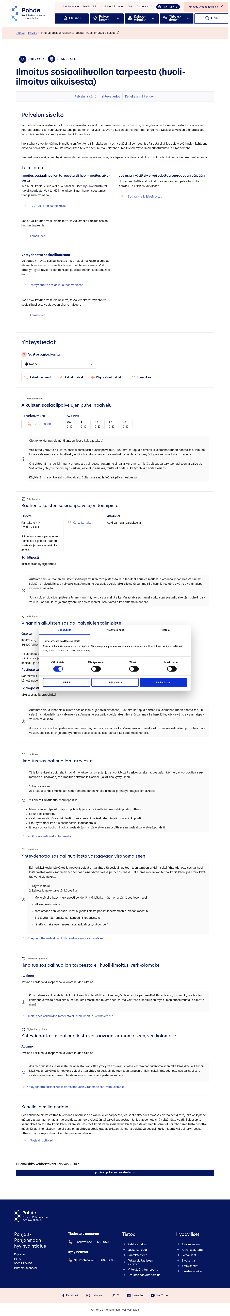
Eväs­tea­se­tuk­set (192, 1271)
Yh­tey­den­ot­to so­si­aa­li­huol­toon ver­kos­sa (56, 285)
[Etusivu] (65, 18)
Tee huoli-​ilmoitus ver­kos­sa (48, 205)
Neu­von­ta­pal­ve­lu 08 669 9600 (94, 1260)
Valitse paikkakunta (41, 354)
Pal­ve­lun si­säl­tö (85, 96)
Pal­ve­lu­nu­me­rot (40, 377)
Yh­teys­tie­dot (111, 96)
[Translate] (168, 6)
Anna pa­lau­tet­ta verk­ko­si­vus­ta (117, 1172)
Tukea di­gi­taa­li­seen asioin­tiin (140, 1262)
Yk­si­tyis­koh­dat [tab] (115, 629)
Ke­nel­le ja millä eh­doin (140, 96)
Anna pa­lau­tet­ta (192, 1249)
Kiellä (66, 682)
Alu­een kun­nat (191, 1244)
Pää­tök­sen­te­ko (137, 1255)
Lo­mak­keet (37, 236)
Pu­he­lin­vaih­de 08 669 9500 (92, 1242)
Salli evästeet (163, 682)
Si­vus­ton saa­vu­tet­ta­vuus (144, 1275)
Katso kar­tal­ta (82, 522)
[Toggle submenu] (118, 18)
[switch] (96, 669)
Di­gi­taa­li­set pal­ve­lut (110, 377)
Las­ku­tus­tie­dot (137, 1249)
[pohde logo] (28, 13)
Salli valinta (115, 682)
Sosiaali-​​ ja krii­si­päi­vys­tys (145, 196)
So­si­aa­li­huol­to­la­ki (41, 1140)
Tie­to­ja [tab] (165, 629)
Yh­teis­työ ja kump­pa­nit (143, 1269)
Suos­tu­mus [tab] (64, 629)
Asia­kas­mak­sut (138, 1244)
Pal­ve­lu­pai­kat (73, 377)
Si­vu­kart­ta (188, 1260)
